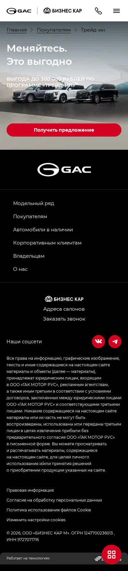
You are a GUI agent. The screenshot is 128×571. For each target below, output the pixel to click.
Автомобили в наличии (43, 229)
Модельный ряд (33, 203)
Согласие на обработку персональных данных (54, 500)
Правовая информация (30, 490)
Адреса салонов (64, 308)
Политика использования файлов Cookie (49, 509)
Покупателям (30, 216)
